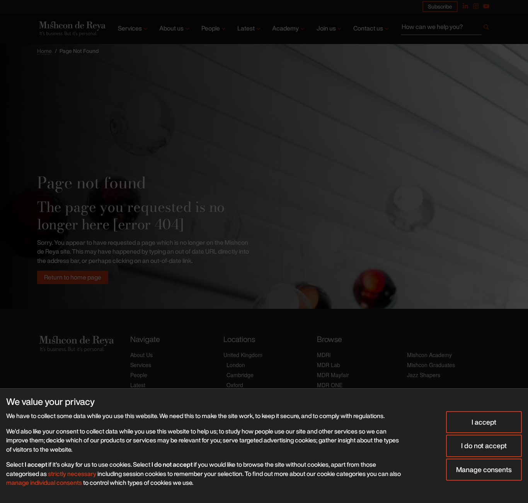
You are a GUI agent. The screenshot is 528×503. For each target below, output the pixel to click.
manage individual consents (44, 482)
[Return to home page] (71, 28)
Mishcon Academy (429, 355)
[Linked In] (465, 6)
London (236, 365)
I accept (484, 422)
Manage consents (484, 469)
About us (171, 28)
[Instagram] (475, 6)
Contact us (368, 28)
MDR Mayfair (333, 375)
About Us (141, 355)
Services (130, 28)
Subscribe (440, 6)
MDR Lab (328, 365)
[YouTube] (486, 6)
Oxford (235, 385)
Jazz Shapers (423, 375)
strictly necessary (72, 473)
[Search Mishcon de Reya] (446, 28)
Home (44, 51)
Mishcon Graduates (431, 365)
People (210, 28)
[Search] (486, 28)
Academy (285, 28)
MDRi (323, 355)
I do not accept (484, 445)
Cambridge (240, 375)
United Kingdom (242, 355)
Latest (246, 28)
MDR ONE (329, 385)
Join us (326, 28)
